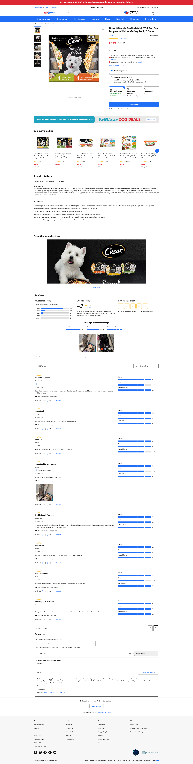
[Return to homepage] (49, 12)
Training (100, 735)
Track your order (51, 7)
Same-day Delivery (136, 732)
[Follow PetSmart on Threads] (45, 752)
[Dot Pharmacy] (150, 752)
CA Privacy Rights (137, 760)
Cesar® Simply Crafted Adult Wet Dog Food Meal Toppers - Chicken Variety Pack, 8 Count (42, 156)
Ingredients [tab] (50, 182)
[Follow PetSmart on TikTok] (50, 752)
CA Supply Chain (125, 760)
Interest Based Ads (113, 760)
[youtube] (54, 752)
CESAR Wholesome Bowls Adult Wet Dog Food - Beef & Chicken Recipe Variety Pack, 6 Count (85, 156)
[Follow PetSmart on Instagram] (40, 752)
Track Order (70, 732)
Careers (36, 728)
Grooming (101, 724)
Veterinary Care (103, 739)
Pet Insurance (102, 743)
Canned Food (49, 24)
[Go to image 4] (37, 55)
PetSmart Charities (40, 746)
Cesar (111, 35)
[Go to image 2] (37, 38)
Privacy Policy (102, 760)
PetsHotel (101, 728)
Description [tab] (39, 182)
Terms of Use (93, 760)
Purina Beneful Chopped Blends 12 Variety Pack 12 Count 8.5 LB (106, 156)
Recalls (86, 760)
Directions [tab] (61, 182)
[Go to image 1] (37, 30)
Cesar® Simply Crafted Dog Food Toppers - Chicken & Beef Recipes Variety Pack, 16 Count (63, 156)
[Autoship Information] (131, 77)
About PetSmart (39, 724)
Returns (68, 735)
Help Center (70, 724)
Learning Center (39, 739)
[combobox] (92, 12)
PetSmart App (38, 743)
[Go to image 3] (37, 47)
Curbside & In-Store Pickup (139, 728)
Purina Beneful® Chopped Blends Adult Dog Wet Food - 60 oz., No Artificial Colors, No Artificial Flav (129, 156)
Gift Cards (37, 735)
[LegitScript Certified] (136, 752)
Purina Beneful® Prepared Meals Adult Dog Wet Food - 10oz (150, 156)
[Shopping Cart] (155, 13)
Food (41, 24)
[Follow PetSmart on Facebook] (35, 752)
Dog (36, 24)
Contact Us (69, 728)
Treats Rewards (39, 732)
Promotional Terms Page (104, 712)
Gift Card (38, 7)
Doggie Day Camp (104, 732)
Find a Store (134, 724)
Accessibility (70, 739)
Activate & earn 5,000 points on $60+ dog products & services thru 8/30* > (96, 2)
